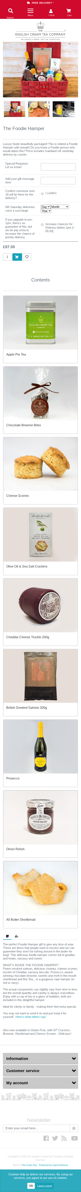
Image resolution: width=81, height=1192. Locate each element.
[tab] (7, 936)
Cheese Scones (17, 495)
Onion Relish (15, 849)
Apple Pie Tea (16, 354)
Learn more (44, 1185)
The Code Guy (29, 1165)
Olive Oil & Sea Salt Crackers (26, 566)
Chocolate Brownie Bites (23, 425)
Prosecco (12, 778)
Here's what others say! (31, 1016)
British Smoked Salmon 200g (26, 707)
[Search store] (10, 11)
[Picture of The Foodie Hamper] (14, 109)
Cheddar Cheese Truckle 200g (27, 637)
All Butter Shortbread (20, 919)
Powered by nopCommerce (53, 1165)
